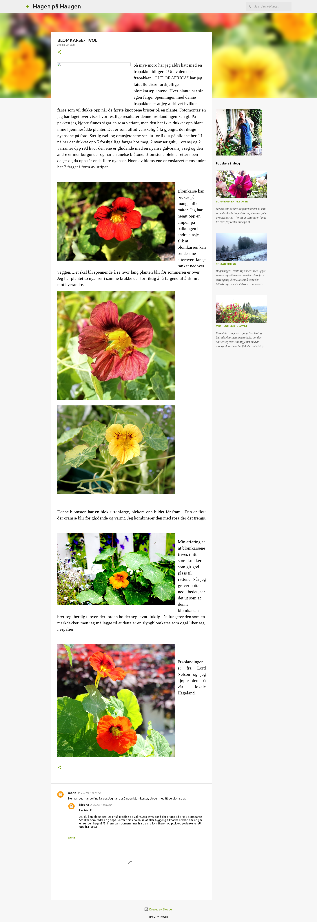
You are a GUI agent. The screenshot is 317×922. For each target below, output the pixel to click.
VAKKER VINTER (226, 263)
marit (72, 793)
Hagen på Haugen (57, 6)
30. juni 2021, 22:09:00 (88, 793)
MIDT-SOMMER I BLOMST (231, 325)
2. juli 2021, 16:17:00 (100, 805)
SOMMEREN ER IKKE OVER (232, 201)
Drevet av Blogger (161, 909)
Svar (71, 837)
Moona (84, 804)
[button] (59, 52)
